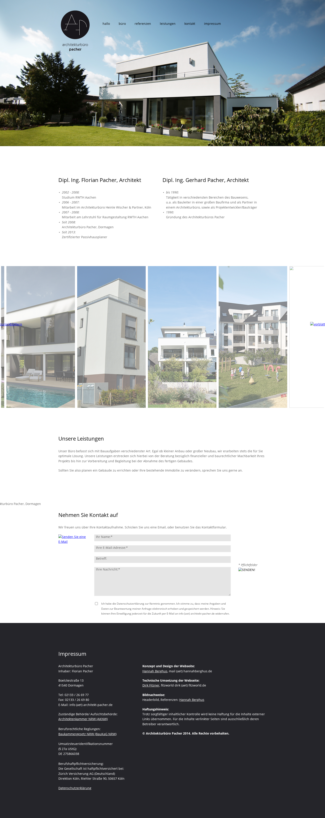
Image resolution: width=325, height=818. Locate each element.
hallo (106, 23)
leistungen (168, 23)
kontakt (189, 23)
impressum (212, 23)
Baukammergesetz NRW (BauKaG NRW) (87, 734)
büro (122, 23)
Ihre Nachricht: (108, 569)
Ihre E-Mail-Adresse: (112, 547)
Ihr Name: (104, 537)
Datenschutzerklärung (74, 788)
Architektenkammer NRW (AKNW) (83, 719)
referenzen (143, 23)
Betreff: (101, 558)
